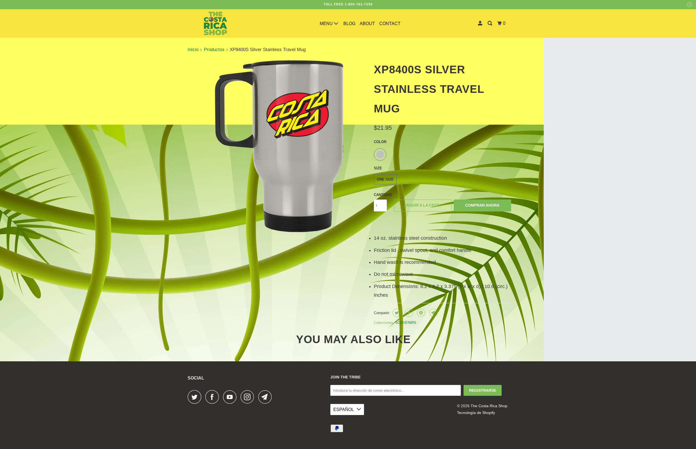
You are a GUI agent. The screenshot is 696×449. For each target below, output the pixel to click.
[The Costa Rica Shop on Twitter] (196, 397)
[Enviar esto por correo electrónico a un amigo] (432, 313)
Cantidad (383, 195)
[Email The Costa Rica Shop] (266, 397)
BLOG (349, 23)
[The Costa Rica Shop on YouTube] (231, 397)
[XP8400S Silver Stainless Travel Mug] (279, 146)
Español (343, 409)
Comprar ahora (482, 205)
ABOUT (367, 23)
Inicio (193, 49)
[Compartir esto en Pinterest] (420, 313)
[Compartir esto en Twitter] (396, 313)
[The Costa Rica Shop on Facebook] (213, 397)
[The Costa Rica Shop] (215, 23)
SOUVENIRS (405, 323)
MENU (327, 23)
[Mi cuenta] (480, 23)
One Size (385, 179)
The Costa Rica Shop (489, 406)
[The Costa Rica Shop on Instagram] (249, 397)
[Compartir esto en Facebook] (408, 313)
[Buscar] (490, 23)
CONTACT (389, 23)
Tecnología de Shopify (476, 412)
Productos (214, 49)
